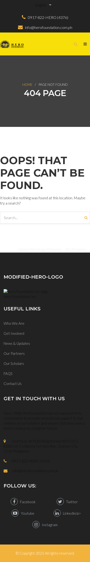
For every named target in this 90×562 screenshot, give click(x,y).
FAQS (8, 373)
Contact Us (13, 383)
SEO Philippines (75, 249)
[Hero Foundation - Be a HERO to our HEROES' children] (12, 43)
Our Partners (14, 353)
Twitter (71, 502)
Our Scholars (14, 363)
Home (27, 84)
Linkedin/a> (71, 513)
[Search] (87, 218)
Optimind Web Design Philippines (39, 249)
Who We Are (14, 323)
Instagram (49, 525)
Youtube (26, 513)
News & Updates (17, 343)
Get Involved (14, 333)
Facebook (27, 502)
